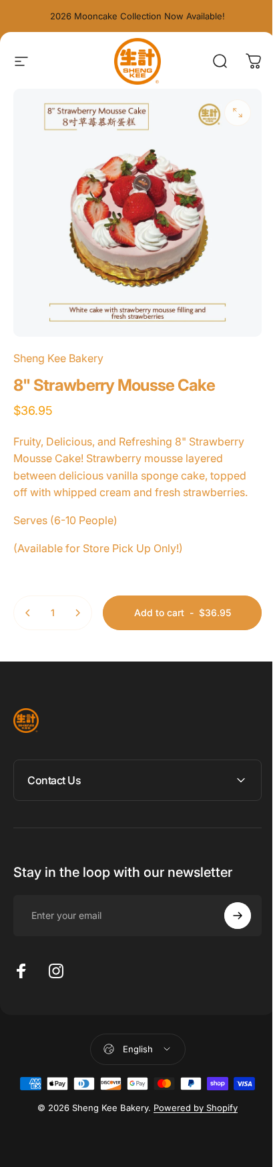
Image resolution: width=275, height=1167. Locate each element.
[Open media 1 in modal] (237, 112)
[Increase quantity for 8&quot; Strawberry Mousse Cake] (77, 613)
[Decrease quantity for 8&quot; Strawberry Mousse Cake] (28, 613)
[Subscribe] (227, 905)
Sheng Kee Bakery (58, 358)
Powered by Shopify (191, 1097)
